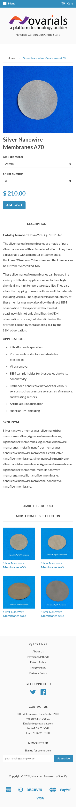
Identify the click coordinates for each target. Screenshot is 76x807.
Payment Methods (38, 656)
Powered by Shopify (55, 776)
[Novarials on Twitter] (33, 693)
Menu (11, 3)
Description (36, 223)
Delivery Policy (38, 673)
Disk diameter (13, 156)
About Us (38, 651)
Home (11, 58)
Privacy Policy (38, 667)
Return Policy (38, 662)
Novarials (37, 776)
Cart (69, 3)
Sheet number (13, 173)
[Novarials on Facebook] (43, 693)
